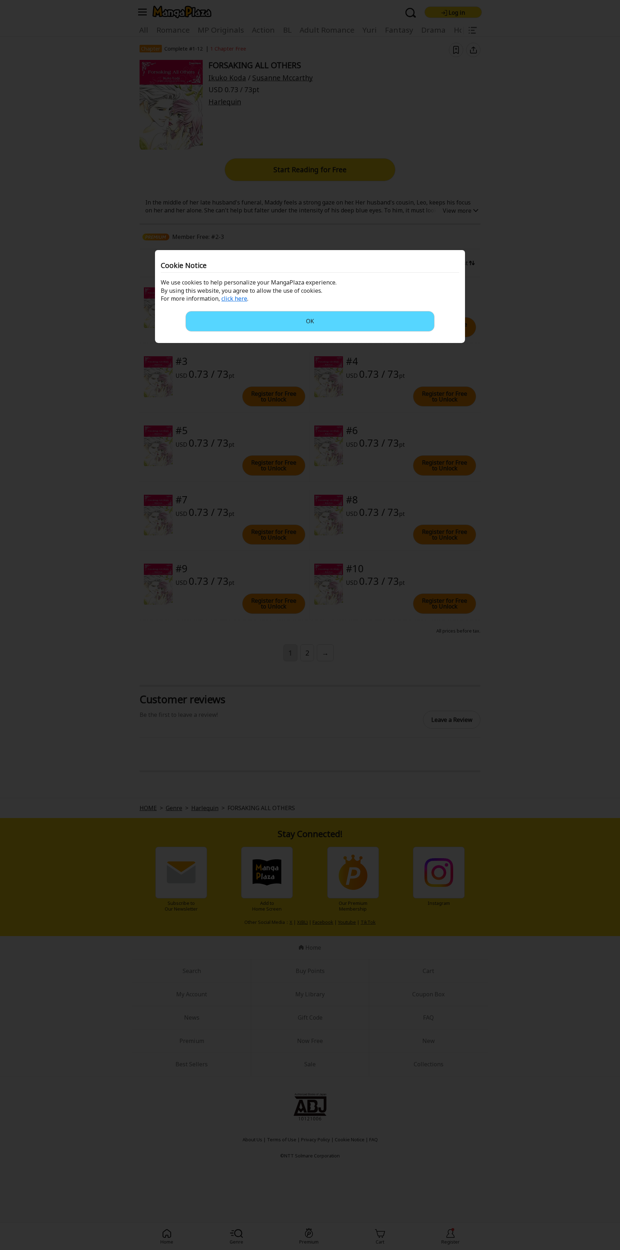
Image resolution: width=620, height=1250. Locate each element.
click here (234, 298)
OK (310, 321)
